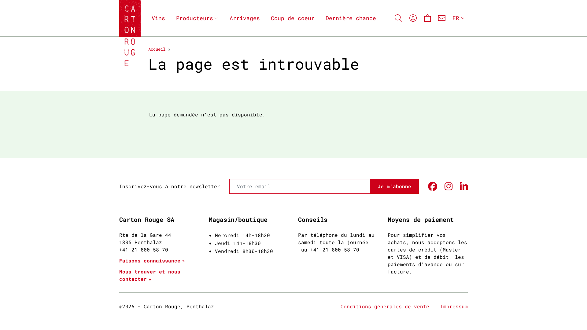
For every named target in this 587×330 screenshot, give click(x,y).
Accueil (156, 49)
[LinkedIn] (464, 186)
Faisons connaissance (149, 260)
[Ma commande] (427, 18)
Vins (158, 18)
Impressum (454, 306)
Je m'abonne (394, 186)
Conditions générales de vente (385, 306)
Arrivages (245, 18)
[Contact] (441, 18)
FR (455, 18)
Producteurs (194, 18)
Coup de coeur (293, 18)
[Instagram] (448, 186)
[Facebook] (432, 186)
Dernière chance (351, 18)
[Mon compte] (413, 18)
